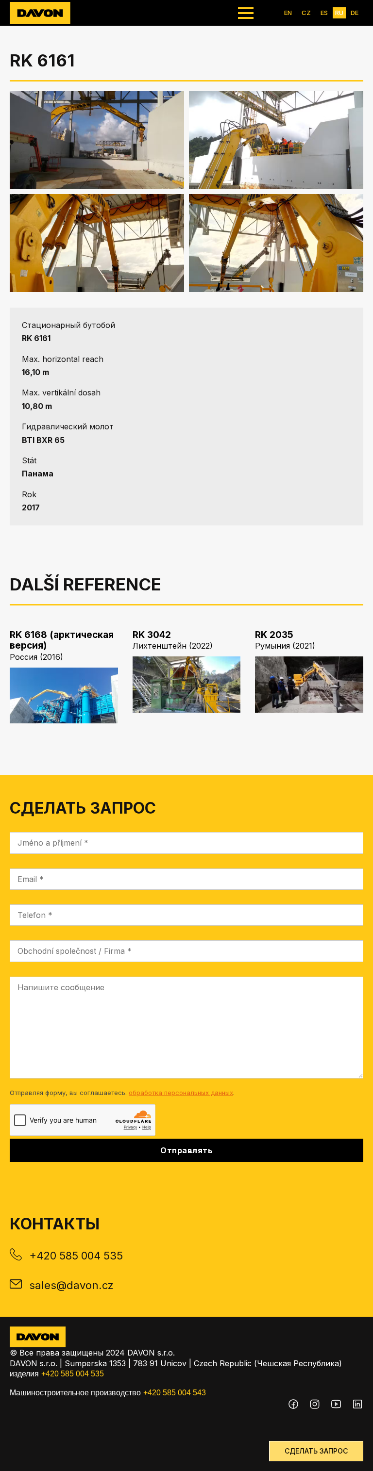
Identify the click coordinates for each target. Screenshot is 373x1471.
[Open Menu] (246, 13)
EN (288, 12)
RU (339, 12)
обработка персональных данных (181, 1092)
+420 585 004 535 (76, 1255)
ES (324, 12)
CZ (306, 12)
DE (354, 12)
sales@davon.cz (71, 1285)
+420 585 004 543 (174, 1393)
